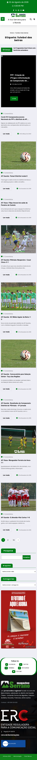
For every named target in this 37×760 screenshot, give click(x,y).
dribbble (11, 668)
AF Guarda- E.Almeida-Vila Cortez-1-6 (15, 517)
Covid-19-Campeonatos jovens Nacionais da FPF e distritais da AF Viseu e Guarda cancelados (14, 118)
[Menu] (3, 19)
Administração (17, 756)
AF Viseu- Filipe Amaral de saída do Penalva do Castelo (14, 204)
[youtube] (23, 10)
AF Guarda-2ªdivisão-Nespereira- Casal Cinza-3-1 (16, 261)
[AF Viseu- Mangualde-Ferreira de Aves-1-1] (18, 427)
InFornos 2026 (7, 756)
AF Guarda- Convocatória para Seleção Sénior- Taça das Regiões (16, 375)
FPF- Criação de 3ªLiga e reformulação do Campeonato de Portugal (20, 78)
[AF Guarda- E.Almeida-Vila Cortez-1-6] (18, 484)
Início (12, 33)
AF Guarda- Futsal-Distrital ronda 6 (14, 176)
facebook (12, 664)
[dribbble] (18, 10)
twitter (25, 664)
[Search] (30, 19)
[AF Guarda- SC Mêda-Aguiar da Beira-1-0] (18, 284)
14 (14, 540)
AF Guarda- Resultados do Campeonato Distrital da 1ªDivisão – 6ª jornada (16, 404)
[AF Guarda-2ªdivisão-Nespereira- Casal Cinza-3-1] (18, 226)
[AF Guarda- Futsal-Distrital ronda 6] (18, 143)
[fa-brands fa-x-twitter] (16, 10)
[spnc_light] (34, 19)
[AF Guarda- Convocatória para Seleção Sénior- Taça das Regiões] (18, 341)
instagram (25, 668)
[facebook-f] (13, 10)
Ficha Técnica (28, 756)
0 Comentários (8, 113)
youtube (19, 671)
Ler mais (14, 98)
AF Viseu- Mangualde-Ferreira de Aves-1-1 (16, 461)
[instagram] (21, 10)
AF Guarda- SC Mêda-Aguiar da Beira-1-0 (16, 318)
